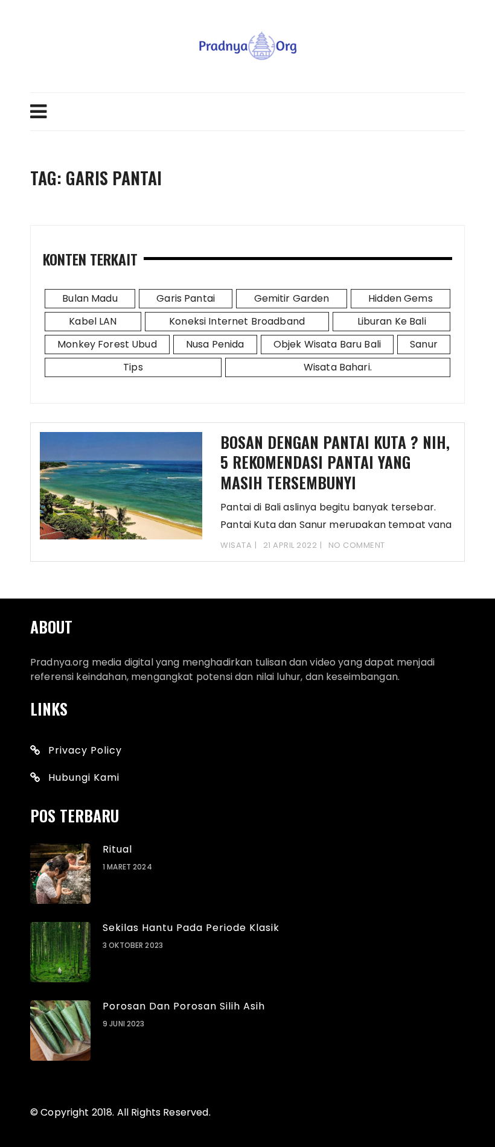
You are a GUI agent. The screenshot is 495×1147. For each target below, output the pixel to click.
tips (133, 367)
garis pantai (185, 298)
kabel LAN (93, 321)
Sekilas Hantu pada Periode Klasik (191, 928)
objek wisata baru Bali (327, 344)
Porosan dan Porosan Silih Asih (184, 1006)
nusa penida (215, 344)
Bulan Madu (90, 298)
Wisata (236, 545)
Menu (247, 111)
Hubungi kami (84, 777)
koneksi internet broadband (237, 321)
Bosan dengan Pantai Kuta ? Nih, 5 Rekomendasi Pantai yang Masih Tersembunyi (335, 462)
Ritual (117, 849)
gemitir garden (292, 298)
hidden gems (400, 298)
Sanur (424, 344)
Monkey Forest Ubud (107, 344)
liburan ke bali (391, 321)
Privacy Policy (85, 750)
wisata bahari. (338, 367)
